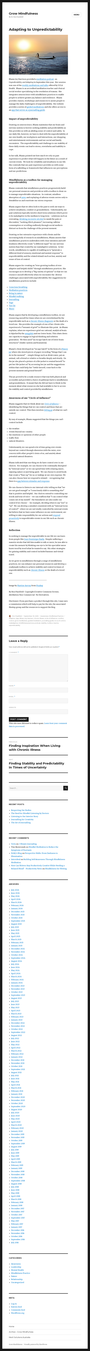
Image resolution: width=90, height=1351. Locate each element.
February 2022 (17, 1054)
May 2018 (15, 1193)
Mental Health (17, 1270)
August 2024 (16, 961)
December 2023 (17, 986)
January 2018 (16, 1205)
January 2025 (16, 946)
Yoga (11, 302)
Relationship (17, 1279)
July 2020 (15, 1113)
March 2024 (16, 976)
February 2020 (17, 1128)
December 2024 (18, 949)
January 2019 (16, 1168)
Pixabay (39, 585)
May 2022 (15, 1044)
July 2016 (15, 1242)
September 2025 (18, 921)
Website (12, 707)
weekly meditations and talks (35, 85)
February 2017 (17, 1224)
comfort (61, 618)
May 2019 (15, 1156)
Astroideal (15, 859)
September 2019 (18, 1143)
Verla (13, 844)
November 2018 (17, 1174)
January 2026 (17, 908)
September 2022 (18, 1032)
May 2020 (15, 1119)
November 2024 (18, 952)
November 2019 (17, 1137)
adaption (12, 618)
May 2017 (15, 1221)
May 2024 (15, 970)
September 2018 (18, 1181)
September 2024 (18, 958)
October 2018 (16, 1177)
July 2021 (15, 1075)
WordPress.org (17, 1313)
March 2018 (16, 1199)
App (17, 618)
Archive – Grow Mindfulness (21, 1332)
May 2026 (15, 896)
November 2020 (18, 1100)
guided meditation (34, 621)
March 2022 (16, 1051)
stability (44, 623)
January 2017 (16, 1227)
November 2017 (17, 1211)
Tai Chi (12, 306)
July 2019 (15, 1150)
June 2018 (15, 1190)
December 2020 (18, 1097)
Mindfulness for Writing (56, 869)
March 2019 (16, 1162)
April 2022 (15, 1048)
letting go (48, 410)
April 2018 (15, 1196)
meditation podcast (45, 79)
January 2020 (17, 1131)
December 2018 (17, 1171)
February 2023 (17, 1017)
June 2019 (15, 1153)
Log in (14, 1304)
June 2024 (15, 967)
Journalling (14, 299)
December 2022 (18, 1023)
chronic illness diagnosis (41, 321)
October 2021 (16, 1066)
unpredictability (14, 625)
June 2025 (15, 930)
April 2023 (15, 1010)
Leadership (16, 1267)
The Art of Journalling (21, 822)
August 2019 (16, 1147)
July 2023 (15, 1001)
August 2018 (16, 1184)
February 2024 (17, 980)
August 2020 (16, 1109)
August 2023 (16, 998)
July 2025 (15, 927)
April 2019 (15, 1159)
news (23, 197)
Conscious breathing (18, 287)
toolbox (50, 623)
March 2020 (16, 1125)
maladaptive (13, 623)
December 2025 (17, 911)
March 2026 (16, 902)
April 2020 (16, 1122)
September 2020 (18, 1106)
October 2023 (16, 992)
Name (12, 686)
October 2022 (17, 1029)
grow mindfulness (21, 621)
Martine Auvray (24, 585)
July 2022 (15, 1038)
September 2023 (18, 995)
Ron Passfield (17, 616)
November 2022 (18, 1026)
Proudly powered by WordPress (35, 1344)
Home (11, 1326)
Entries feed (16, 1307)
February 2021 (17, 1091)
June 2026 (15, 893)
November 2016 (17, 1233)
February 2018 (17, 1202)
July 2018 (15, 1187)
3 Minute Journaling (28, 844)
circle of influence (50, 618)
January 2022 (16, 1057)
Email (12, 697)
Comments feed (18, 1310)
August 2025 (16, 924)
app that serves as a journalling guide (28, 110)
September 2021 (18, 1069)
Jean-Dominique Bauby (34, 539)
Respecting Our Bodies (21, 810)
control (11, 621)
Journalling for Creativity (22, 819)
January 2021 (16, 1094)
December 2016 (17, 1230)
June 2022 (15, 1041)
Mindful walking (16, 296)
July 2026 (15, 890)
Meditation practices (18, 290)
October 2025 (16, 918)
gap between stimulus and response (34, 481)
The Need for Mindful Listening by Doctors (30, 813)
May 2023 (15, 1007)
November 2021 (17, 1063)
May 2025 (15, 933)
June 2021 (15, 1079)
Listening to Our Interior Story (24, 816)
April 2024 (15, 973)
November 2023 (18, 989)
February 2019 (17, 1165)
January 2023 (16, 1020)
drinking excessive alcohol (31, 219)
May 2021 (15, 1082)
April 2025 (15, 936)
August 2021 (16, 1072)
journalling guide (48, 621)
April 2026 (15, 899)
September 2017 (18, 1218)
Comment (14, 652)
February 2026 (17, 905)
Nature (14, 1276)
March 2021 (16, 1088)
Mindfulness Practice (56, 616)
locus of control (59, 621)
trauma (55, 623)
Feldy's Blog (16, 853)
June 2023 (15, 1004)
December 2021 (17, 1060)
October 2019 (16, 1140)
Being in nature (16, 293)
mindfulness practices (26, 623)
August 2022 (16, 1035)
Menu (76, 15)
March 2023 (16, 1014)
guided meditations (35, 107)
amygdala (29, 333)
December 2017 (17, 1208)
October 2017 (16, 1215)
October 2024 (17, 955)
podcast (37, 623)
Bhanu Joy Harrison (26, 618)
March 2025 (16, 939)
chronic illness (37, 570)
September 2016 (18, 1239)
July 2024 (15, 964)
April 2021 (15, 1085)
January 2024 (17, 983)
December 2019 (17, 1134)
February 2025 (17, 942)
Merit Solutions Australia (19, 1337)
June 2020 (15, 1116)
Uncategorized (17, 1282)
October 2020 (17, 1103)
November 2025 (18, 915)
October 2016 (16, 1236)
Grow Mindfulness (23, 13)
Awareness (44, 616)
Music (11, 309)
